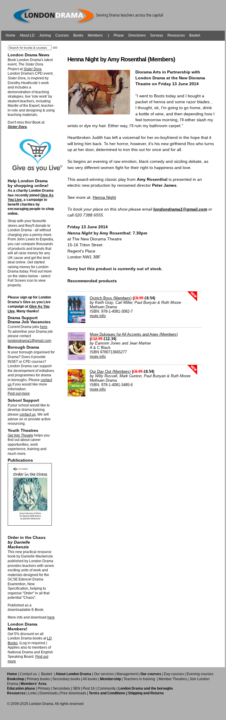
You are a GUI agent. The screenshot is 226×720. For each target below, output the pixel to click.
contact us (27, 414)
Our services (104, 674)
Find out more (19, 393)
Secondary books (66, 679)
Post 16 (89, 688)
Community (106, 688)
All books (90, 679)
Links (32, 693)
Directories (137, 35)
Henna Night (104, 197)
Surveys (156, 35)
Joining (45, 35)
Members (95, 35)
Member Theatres (173, 679)
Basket (194, 35)
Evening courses (200, 674)
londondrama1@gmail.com (29, 340)
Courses (62, 35)
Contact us (28, 674)
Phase (119, 35)
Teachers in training (139, 679)
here (43, 327)
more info (98, 316)
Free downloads (73, 693)
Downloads (48, 693)
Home (10, 35)
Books (78, 35)
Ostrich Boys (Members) (111, 298)
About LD (27, 35)
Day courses (174, 674)
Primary (44, 688)
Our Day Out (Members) (110, 371)
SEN (76, 688)
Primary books (38, 679)
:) (108, 35)
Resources (176, 35)
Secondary (61, 688)
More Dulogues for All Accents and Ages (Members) (134, 334)
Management (127, 674)
